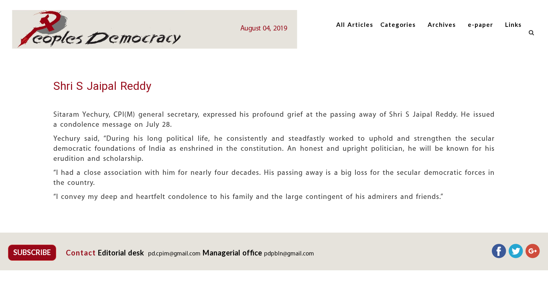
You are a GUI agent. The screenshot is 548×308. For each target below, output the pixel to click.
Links (513, 24)
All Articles (354, 24)
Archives (442, 24)
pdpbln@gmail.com (289, 254)
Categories (398, 24)
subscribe (32, 252)
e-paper (480, 24)
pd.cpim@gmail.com (174, 254)
